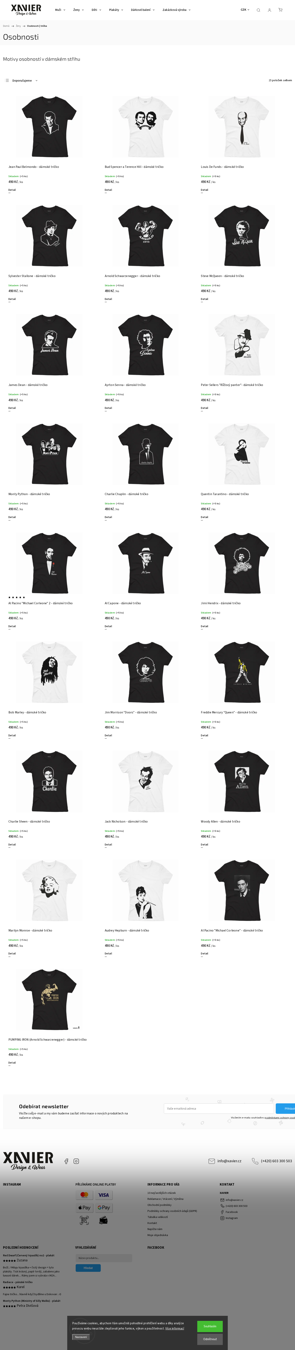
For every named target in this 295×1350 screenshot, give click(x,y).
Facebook (66, 1161)
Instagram (76, 1161)
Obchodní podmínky (160, 1205)
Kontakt (152, 1223)
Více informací (174, 1328)
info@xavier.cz (229, 1161)
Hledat (88, 1268)
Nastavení (81, 1337)
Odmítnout (210, 1339)
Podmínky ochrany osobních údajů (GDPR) (172, 1211)
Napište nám (155, 1229)
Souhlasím (210, 1326)
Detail (12, 190)
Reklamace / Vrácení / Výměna (165, 1199)
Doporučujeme (22, 81)
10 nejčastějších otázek (162, 1193)
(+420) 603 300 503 (276, 1161)
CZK (243, 9)
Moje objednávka (158, 1235)
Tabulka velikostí (158, 1217)
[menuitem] (60, 10)
